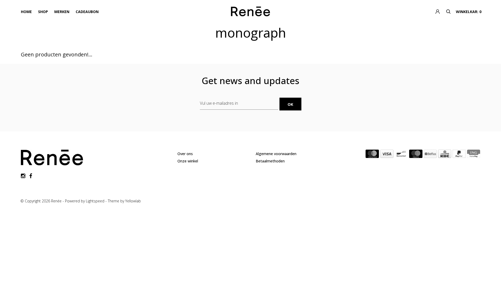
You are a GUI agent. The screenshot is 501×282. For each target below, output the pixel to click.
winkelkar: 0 (468, 11)
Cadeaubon (87, 11)
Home (26, 11)
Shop (43, 11)
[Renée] (250, 12)
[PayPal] (459, 155)
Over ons (185, 153)
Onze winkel (187, 160)
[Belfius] (430, 155)
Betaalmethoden (270, 160)
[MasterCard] (372, 155)
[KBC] (444, 155)
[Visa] (386, 155)
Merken (61, 11)
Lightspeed (95, 200)
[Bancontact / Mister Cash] (401, 155)
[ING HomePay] (473, 155)
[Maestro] (415, 155)
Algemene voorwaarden (276, 153)
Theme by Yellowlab (124, 200)
